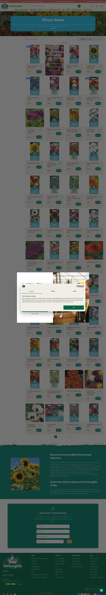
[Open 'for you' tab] (101, 590)
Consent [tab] (31, 291)
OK (73, 307)
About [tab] (74, 291)
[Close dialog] (87, 274)
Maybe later (35, 313)
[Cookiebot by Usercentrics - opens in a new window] (77, 286)
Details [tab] (53, 291)
